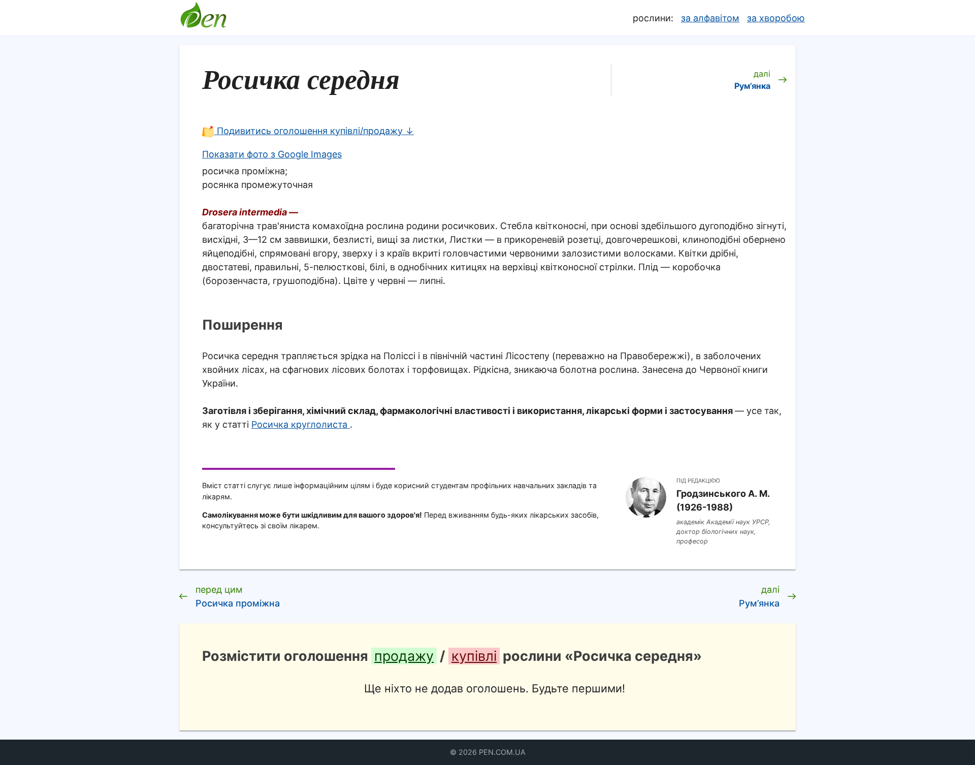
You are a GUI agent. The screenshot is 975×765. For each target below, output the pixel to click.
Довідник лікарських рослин (203, 18)
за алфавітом (710, 18)
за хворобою (776, 18)
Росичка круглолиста (300, 424)
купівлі (474, 656)
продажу (404, 656)
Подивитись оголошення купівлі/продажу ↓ (314, 130)
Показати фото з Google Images (272, 154)
